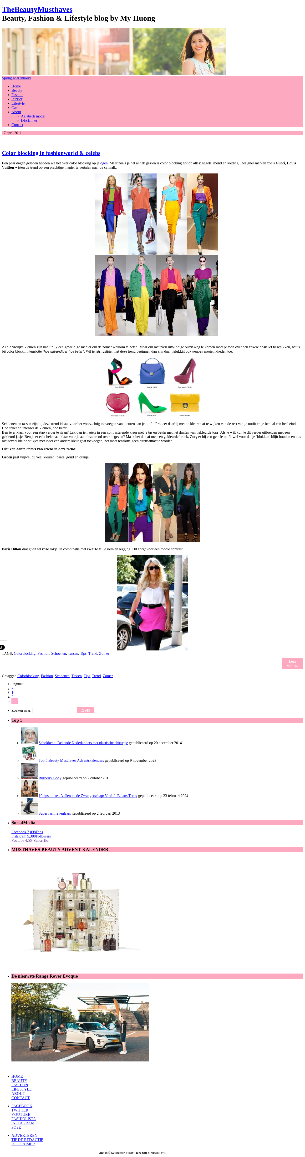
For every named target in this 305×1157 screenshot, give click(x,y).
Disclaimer (29, 120)
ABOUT (18, 1093)
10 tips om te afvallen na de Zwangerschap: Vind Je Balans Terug (88, 796)
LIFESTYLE (21, 1089)
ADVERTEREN (24, 1135)
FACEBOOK (21, 1106)
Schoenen (58, 653)
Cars (14, 108)
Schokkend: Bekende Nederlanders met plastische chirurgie (83, 743)
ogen (103, 163)
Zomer (104, 653)
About (16, 112)
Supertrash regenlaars (55, 813)
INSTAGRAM (22, 1123)
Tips (83, 653)
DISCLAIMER (23, 1144)
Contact (17, 125)
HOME (17, 1076)
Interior (16, 99)
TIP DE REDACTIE (27, 1140)
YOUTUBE (20, 1114)
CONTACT (20, 1098)
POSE (16, 1127)
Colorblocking (25, 653)
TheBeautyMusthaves (37, 9)
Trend (92, 653)
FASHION (19, 1085)
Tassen (73, 653)
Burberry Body (50, 778)
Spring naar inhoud (16, 78)
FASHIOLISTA (23, 1119)
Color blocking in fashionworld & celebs (51, 153)
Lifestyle (18, 103)
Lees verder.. (292, 663)
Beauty (16, 90)
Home (16, 86)
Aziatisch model (33, 116)
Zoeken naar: (21, 710)
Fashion (17, 95)
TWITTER (19, 1110)
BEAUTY (19, 1081)
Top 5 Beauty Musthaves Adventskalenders (71, 760)
